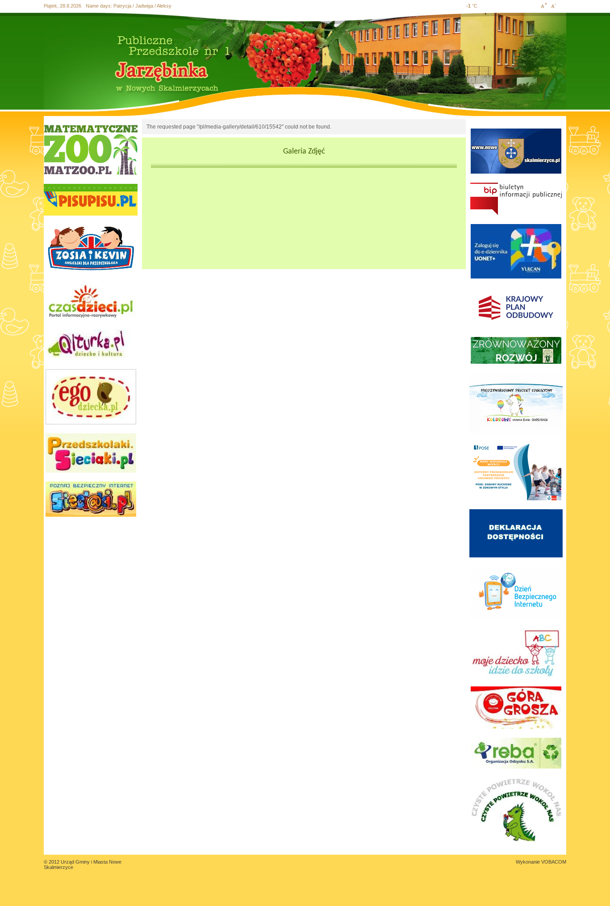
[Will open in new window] (91, 150)
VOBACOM (553, 861)
